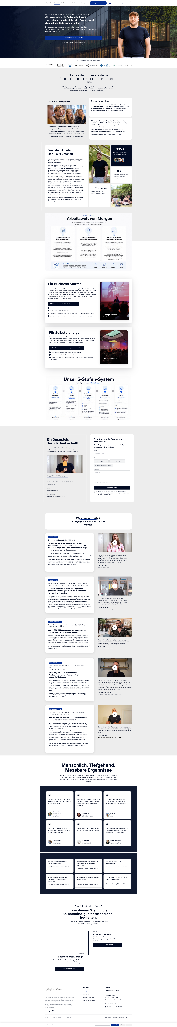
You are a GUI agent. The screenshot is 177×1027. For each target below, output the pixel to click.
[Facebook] (46, 1011)
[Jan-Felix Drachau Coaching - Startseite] (49, 3)
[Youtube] (53, 1011)
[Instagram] (50, 1011)
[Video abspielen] (65, 463)
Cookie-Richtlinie (106, 1025)
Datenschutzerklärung (99, 1025)
